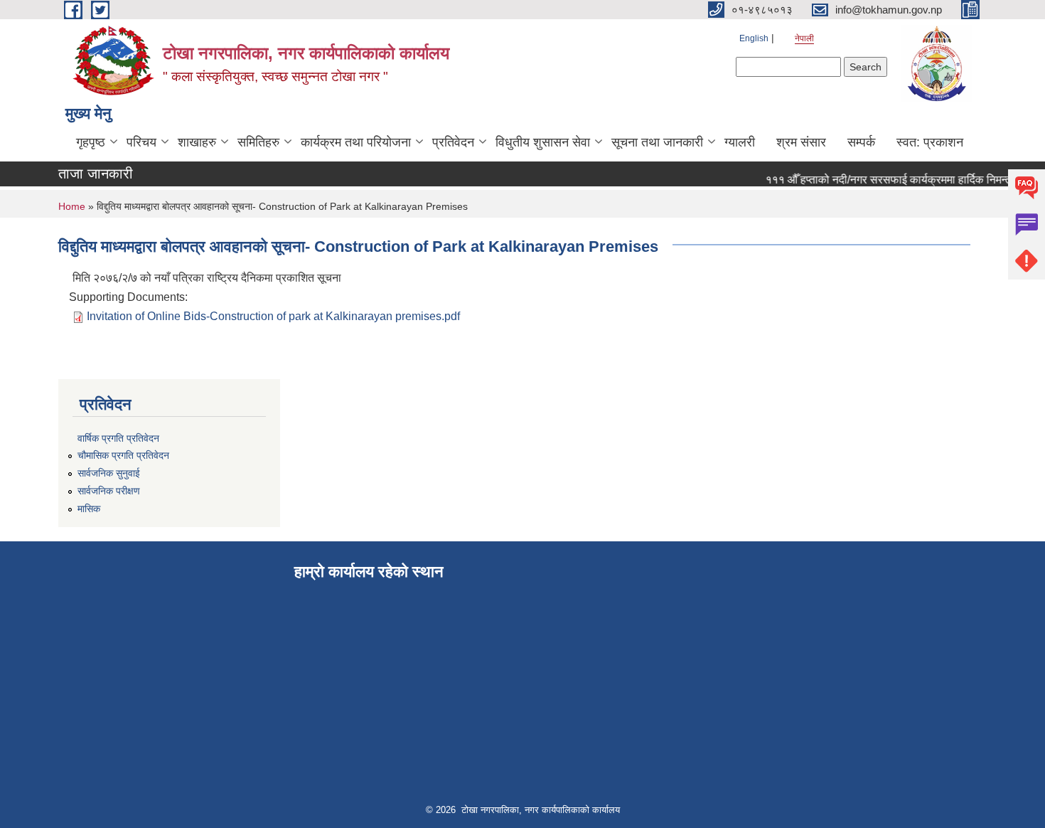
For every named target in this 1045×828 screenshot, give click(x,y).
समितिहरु (258, 142)
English (753, 38)
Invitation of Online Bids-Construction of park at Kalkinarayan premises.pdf (273, 316)
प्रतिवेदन (453, 142)
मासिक (88, 508)
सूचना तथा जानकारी (657, 142)
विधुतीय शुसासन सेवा (542, 142)
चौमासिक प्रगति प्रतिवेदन (123, 455)
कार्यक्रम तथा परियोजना (356, 142)
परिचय (141, 142)
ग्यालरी (739, 142)
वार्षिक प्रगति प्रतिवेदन (118, 438)
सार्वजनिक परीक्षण (108, 491)
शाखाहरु (197, 142)
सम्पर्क (861, 142)
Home (71, 206)
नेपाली (804, 38)
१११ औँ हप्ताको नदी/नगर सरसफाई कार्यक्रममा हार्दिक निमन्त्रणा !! (894, 180)
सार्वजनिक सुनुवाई (108, 473)
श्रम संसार (801, 142)
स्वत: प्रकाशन (929, 142)
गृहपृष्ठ (90, 142)
